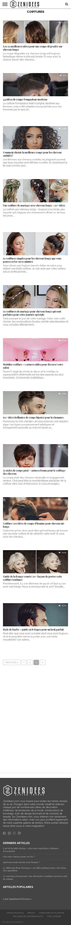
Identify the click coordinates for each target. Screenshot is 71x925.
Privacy (31, 913)
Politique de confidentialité (28, 916)
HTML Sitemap (54, 916)
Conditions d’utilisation (51, 913)
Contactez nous (15, 913)
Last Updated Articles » (17, 899)
